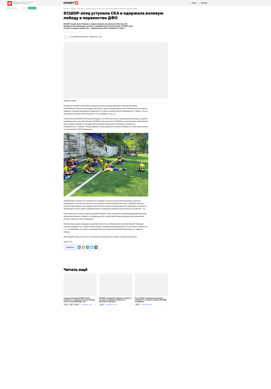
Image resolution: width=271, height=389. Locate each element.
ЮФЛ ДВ (76, 304)
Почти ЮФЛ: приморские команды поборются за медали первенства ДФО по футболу (151, 300)
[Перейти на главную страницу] (71, 3)
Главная (66, 9)
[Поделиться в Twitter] (91, 247)
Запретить (24, 8)
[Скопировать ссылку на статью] (95, 247)
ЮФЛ (71, 304)
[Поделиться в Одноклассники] (83, 247)
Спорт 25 (112, 114)
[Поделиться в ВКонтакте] (79, 247)
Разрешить (32, 8)
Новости (74, 9)
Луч (71, 241)
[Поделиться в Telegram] (87, 247)
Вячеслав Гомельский (81, 36)
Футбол (81, 9)
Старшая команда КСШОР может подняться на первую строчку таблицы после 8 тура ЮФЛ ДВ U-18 (79, 300)
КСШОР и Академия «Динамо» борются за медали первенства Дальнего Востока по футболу (115, 300)
